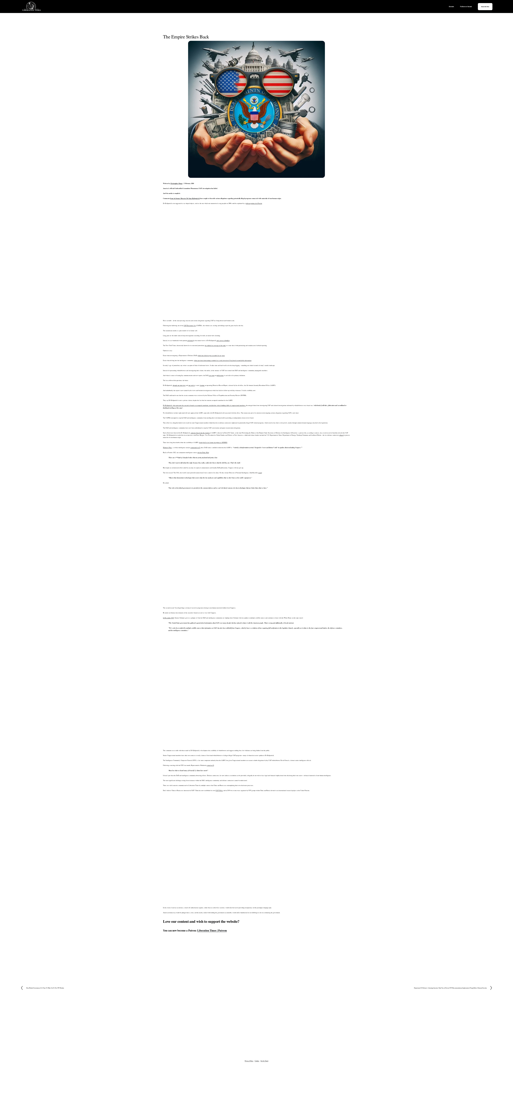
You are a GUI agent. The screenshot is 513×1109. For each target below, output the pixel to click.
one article (192, 385)
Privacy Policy (249, 1061)
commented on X (195, 447)
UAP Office (219, 790)
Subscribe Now (485, 6)
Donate (451, 6)
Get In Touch (264, 1061)
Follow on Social (466, 6)
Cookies (257, 1061)
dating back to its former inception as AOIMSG (213, 442)
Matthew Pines (167, 447)
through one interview (179, 385)
